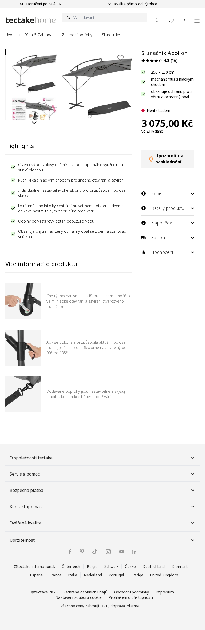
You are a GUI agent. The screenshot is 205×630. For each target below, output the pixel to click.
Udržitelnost (22, 540)
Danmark (180, 566)
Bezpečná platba (26, 490)
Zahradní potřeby (77, 34)
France (55, 574)
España (36, 574)
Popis (156, 193)
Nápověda (161, 223)
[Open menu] (197, 17)
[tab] (5, 52)
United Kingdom (164, 574)
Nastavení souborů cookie (78, 597)
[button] (34, 71)
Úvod (10, 34)
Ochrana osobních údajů (85, 592)
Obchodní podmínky (131, 592)
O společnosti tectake (31, 458)
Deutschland (154, 566)
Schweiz (111, 566)
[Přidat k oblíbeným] (120, 58)
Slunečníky (111, 34)
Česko (130, 566)
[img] (70, 551)
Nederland (93, 574)
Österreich (71, 566)
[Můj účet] (157, 20)
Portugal (116, 574)
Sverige (137, 574)
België (92, 566)
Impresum (165, 592)
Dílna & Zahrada (38, 34)
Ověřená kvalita (25, 523)
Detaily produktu (167, 208)
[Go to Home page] (30, 19)
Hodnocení (162, 252)
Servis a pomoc (25, 474)
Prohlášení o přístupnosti (130, 597)
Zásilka (158, 237)
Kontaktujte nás (26, 506)
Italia (72, 574)
